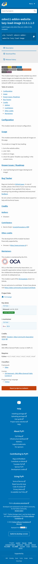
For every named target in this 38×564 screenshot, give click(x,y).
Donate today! (19, 511)
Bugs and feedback (19, 459)
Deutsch (33, 545)
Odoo (6, 367)
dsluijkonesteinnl (20, 227)
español (18, 543)
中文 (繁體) (15, 546)
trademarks (16, 516)
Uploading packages (18, 416)
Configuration (7, 91)
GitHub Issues (19, 184)
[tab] (19, 48)
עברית (28, 546)
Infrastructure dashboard (18, 439)
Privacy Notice (18, 489)
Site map (19, 524)
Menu (31, 4)
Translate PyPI (18, 464)
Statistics (19, 441)
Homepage (8, 297)
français (24, 543)
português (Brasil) (10, 545)
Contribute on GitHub (18, 461)
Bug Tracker (7, 99)
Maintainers (9, 113)
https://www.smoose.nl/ (18, 245)
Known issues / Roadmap (11, 97)
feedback (5, 194)
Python (7, 382)
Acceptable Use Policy (18, 492)
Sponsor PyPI (19, 467)
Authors (7, 105)
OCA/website (23, 279)
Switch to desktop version (19, 534)
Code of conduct (18, 487)
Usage (5, 94)
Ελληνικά (27, 545)
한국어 (20, 548)
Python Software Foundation (20, 522)
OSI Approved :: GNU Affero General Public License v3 (19, 374)
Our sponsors (19, 447)
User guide (18, 419)
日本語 (30, 543)
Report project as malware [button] (19, 388)
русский (22, 546)
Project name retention (18, 422)
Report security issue (19, 484)
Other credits (9, 111)
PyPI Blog (18, 436)
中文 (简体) (7, 546)
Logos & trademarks (19, 444)
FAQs (19, 424)
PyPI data (5, 306)
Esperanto (34, 546)
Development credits (18, 469)
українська (20, 545)
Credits (5, 102)
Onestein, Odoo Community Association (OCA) (17, 338)
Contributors (9, 108)
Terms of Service (18, 481)
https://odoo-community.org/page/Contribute (20, 287)
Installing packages (18, 414)
